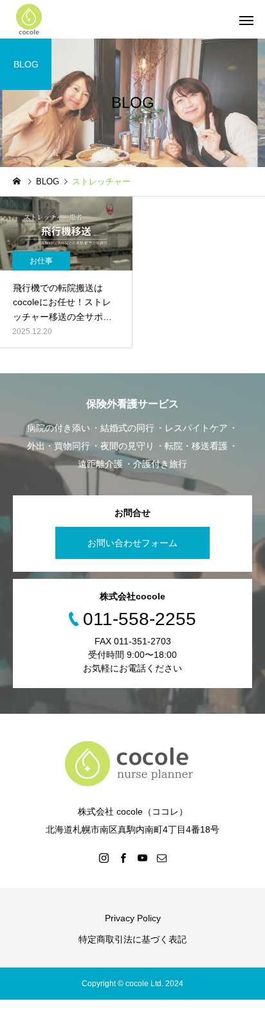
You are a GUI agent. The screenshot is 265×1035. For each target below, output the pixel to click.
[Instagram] (103, 857)
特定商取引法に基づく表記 (132, 939)
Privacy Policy (133, 918)
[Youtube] (142, 857)
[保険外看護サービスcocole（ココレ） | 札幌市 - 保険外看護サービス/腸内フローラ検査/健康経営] (29, 19)
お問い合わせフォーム (132, 543)
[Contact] (161, 857)
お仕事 (41, 260)
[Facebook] (122, 857)
